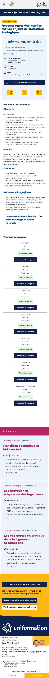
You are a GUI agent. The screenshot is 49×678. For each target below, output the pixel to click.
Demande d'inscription (25, 260)
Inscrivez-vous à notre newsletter (24, 584)
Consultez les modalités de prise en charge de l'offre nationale (21, 220)
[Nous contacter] (39, 4)
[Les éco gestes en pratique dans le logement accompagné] (25, 549)
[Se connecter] (46, 4)
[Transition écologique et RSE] (24, 457)
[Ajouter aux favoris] (39, 92)
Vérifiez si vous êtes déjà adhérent (19, 607)
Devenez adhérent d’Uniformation (19, 600)
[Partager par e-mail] (24, 92)
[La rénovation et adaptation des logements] (24, 502)
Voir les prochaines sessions (24, 82)
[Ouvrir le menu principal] (3, 4)
